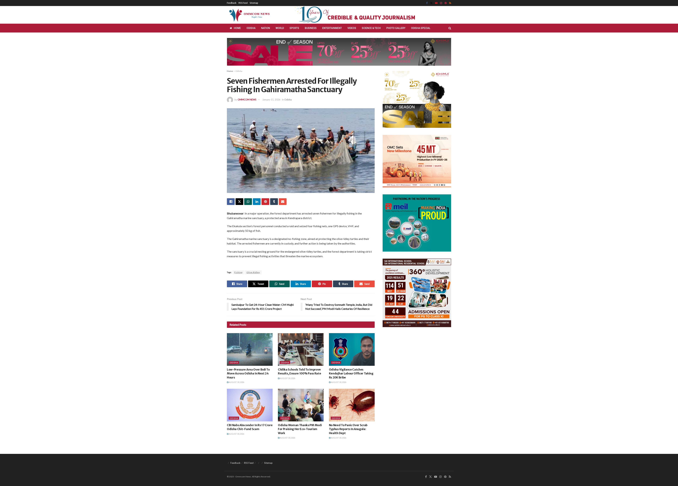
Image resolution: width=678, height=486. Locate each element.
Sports (294, 28)
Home (237, 28)
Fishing (238, 272)
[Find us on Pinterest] (446, 3)
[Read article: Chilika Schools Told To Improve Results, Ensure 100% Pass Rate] (301, 349)
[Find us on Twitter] (431, 3)
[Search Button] (449, 28)
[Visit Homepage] (249, 15)
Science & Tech (371, 28)
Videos (351, 28)
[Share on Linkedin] (257, 201)
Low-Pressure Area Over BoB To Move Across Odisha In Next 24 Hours (248, 373)
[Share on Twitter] (239, 201)
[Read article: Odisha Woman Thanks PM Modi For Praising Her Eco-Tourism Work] (301, 405)
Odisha (250, 28)
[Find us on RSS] (450, 3)
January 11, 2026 (271, 99)
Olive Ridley (253, 272)
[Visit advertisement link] (363, 14)
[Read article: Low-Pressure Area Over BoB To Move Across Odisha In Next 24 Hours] (250, 349)
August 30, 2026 (236, 382)
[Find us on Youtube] (436, 3)
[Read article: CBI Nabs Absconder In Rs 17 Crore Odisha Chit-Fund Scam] (250, 405)
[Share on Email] (283, 201)
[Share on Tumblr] (274, 201)
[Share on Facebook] (231, 201)
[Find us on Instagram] (441, 3)
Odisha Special (420, 28)
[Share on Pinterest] (265, 201)
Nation (265, 28)
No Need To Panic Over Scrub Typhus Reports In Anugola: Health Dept (348, 429)
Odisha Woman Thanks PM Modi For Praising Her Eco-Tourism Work (300, 429)
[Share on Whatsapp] (248, 201)
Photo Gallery (395, 28)
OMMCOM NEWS (247, 99)
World (280, 28)
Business (311, 28)
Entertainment (332, 28)
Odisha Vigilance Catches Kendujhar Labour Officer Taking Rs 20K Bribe (351, 373)
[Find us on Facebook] (427, 3)
